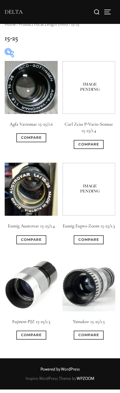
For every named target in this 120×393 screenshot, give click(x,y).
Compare (31, 137)
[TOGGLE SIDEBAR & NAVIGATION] (109, 12)
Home (10, 24)
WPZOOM (85, 378)
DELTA (14, 11)
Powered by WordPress (60, 368)
